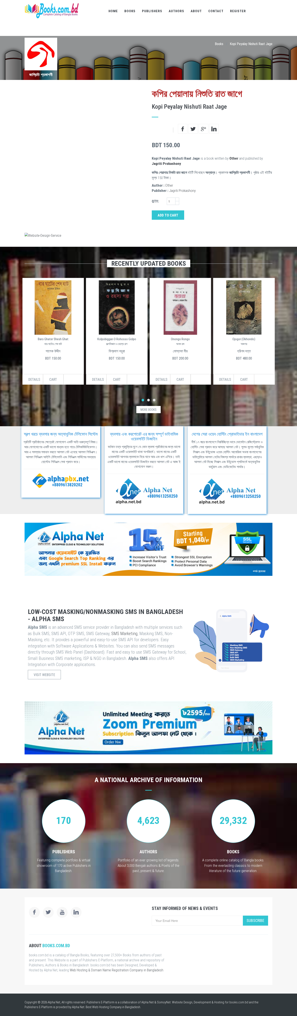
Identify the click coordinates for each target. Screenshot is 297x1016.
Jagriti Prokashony (166, 163)
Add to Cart (168, 215)
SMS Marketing (124, 633)
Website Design (182, 1002)
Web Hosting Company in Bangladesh (116, 1007)
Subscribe (255, 920)
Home (113, 11)
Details (34, 379)
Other (233, 158)
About (196, 11)
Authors (176, 11)
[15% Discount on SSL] (148, 549)
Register (238, 11)
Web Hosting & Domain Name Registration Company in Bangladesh (116, 970)
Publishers (152, 11)
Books (129, 11)
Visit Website (44, 675)
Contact (216, 11)
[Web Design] (148, 235)
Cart (53, 379)
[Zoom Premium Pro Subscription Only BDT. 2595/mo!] (148, 727)
